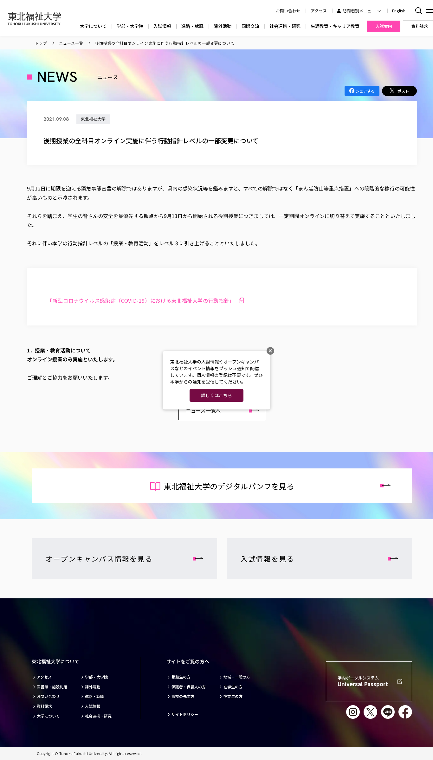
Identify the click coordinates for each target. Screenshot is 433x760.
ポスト (403, 90)
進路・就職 (192, 26)
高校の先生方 (182, 696)
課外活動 (222, 26)
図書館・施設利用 (52, 686)
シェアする (365, 90)
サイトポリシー (184, 714)
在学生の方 (232, 686)
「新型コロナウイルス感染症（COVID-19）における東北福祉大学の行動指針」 (141, 300)
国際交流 (250, 26)
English (398, 11)
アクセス (319, 11)
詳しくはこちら (216, 395)
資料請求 (44, 706)
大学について (93, 26)
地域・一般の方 (236, 676)
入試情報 (162, 26)
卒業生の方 (232, 696)
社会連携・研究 (285, 26)
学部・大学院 (130, 26)
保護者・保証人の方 (188, 686)
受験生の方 (181, 676)
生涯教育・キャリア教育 (335, 26)
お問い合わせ (48, 696)
